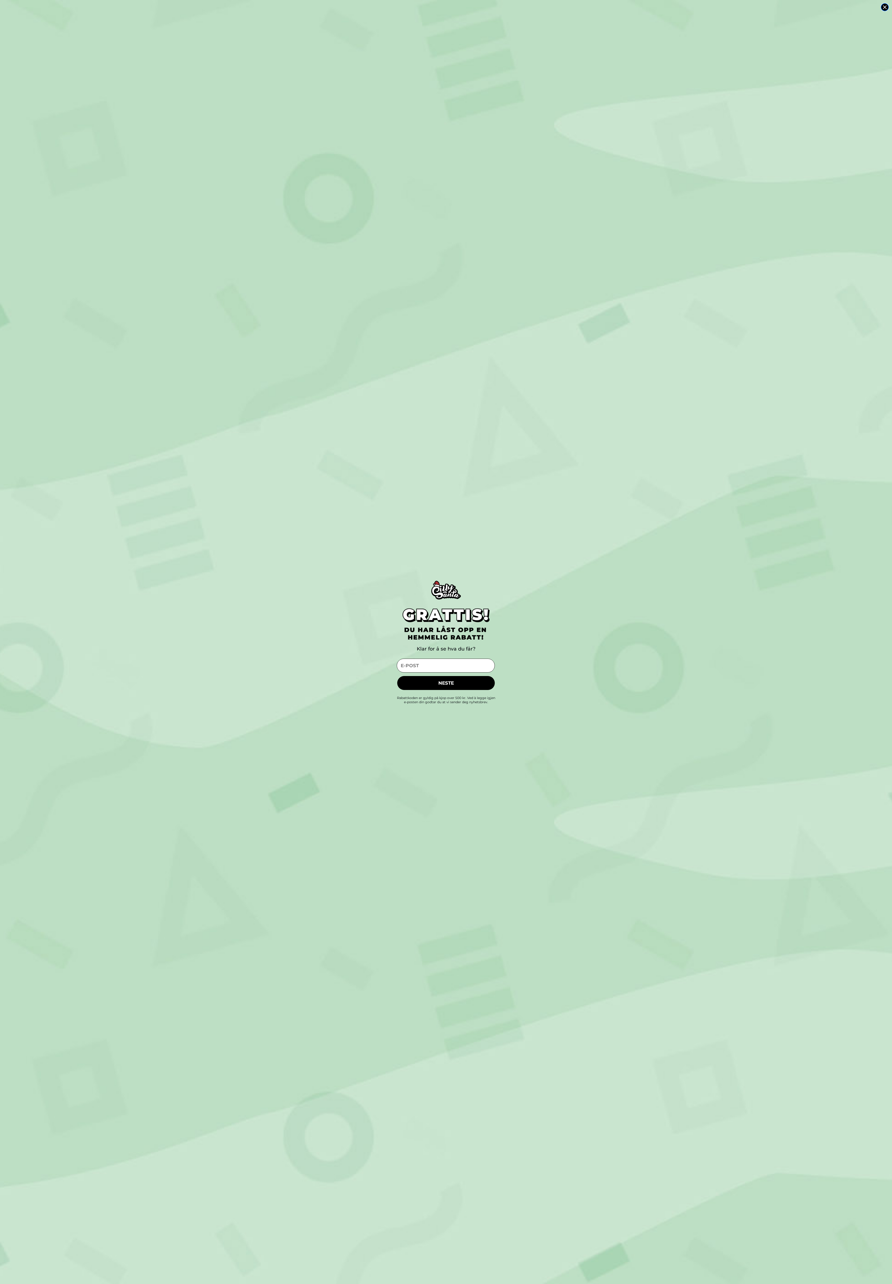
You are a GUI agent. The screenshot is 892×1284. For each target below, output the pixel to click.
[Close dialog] (885, 7)
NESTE (446, 683)
